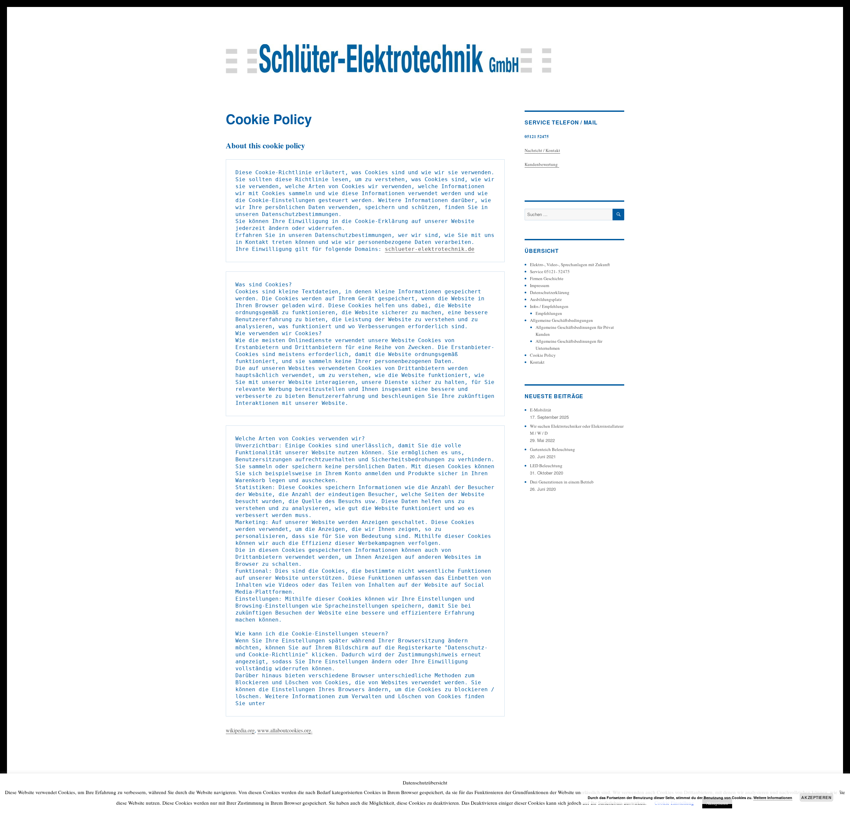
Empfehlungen (549, 313)
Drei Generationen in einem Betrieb (562, 482)
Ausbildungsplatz (546, 299)
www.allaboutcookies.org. (284, 730)
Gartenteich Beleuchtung (552, 449)
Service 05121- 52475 (550, 271)
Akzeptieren (816, 797)
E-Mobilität (540, 410)
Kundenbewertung (542, 164)
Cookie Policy (543, 355)
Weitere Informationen (772, 797)
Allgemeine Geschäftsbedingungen (561, 320)
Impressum (539, 285)
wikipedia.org (240, 730)
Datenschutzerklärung (549, 292)
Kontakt (537, 362)
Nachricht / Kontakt (542, 150)
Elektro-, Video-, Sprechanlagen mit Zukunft (570, 264)
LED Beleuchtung (546, 466)
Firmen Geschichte (546, 278)
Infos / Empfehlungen (549, 306)
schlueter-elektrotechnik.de (429, 249)
